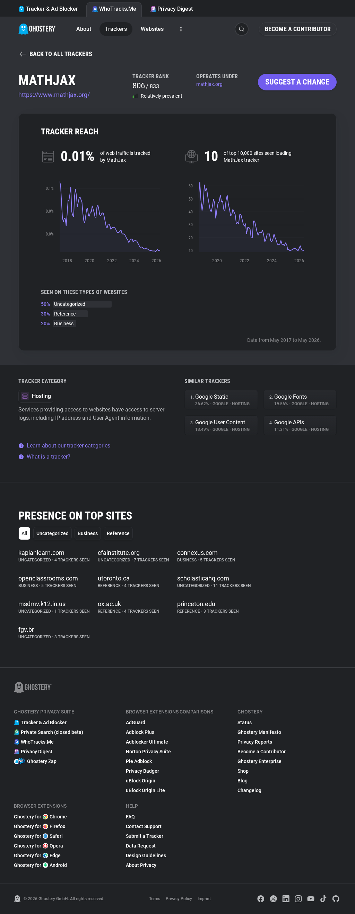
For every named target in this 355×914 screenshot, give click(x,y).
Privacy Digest (175, 9)
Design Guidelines (146, 855)
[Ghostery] (37, 29)
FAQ (130, 816)
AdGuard (135, 722)
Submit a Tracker (144, 836)
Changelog (249, 790)
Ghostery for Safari (38, 836)
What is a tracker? (48, 456)
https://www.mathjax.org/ (54, 94)
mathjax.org (209, 84)
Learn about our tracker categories (68, 445)
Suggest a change (297, 82)
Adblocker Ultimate (147, 742)
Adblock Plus (140, 732)
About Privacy (141, 865)
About (83, 29)
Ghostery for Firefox (39, 826)
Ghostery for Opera (38, 846)
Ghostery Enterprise (259, 761)
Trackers (116, 29)
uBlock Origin (140, 780)
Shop (243, 771)
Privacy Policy (179, 898)
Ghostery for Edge (37, 855)
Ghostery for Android (40, 865)
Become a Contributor (298, 29)
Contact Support (144, 826)
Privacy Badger (142, 771)
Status (244, 722)
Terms (154, 898)
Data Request (141, 846)
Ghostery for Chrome (40, 816)
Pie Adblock (139, 761)
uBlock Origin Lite (145, 790)
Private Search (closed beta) (52, 732)
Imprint (204, 898)
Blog (242, 780)
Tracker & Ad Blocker (52, 9)
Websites (152, 29)
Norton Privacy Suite (148, 751)
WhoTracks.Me (117, 9)
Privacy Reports (254, 742)
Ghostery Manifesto (259, 732)
